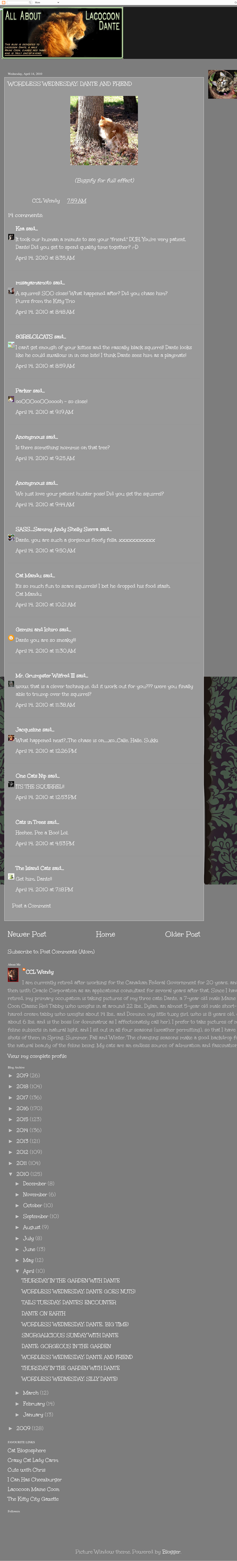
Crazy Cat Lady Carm (33, 1460)
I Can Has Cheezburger (35, 1479)
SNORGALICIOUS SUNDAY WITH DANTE (70, 1335)
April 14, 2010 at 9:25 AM (45, 458)
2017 (23, 1097)
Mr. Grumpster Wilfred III (45, 675)
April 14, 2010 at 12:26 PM (46, 751)
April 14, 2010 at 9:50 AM (45, 550)
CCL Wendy (40, 972)
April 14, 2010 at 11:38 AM (45, 704)
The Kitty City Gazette (33, 1499)
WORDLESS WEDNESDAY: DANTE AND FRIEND (77, 1357)
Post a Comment (31, 905)
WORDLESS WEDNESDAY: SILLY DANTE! (70, 1379)
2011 (22, 1163)
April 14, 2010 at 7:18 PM (44, 889)
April (29, 1271)
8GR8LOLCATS (34, 336)
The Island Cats (33, 868)
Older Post (182, 934)
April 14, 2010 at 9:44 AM (45, 504)
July (29, 1238)
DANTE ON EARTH (43, 1313)
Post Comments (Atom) (67, 951)
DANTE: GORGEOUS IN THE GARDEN (66, 1346)
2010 (23, 1174)
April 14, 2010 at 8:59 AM (45, 365)
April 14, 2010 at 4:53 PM (45, 843)
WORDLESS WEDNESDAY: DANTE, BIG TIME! (75, 1324)
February (34, 1403)
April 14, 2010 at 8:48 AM (45, 311)
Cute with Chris (26, 1469)
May (29, 1260)
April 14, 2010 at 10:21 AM (46, 604)
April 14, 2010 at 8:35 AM (45, 257)
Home (105, 934)
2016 (23, 1108)
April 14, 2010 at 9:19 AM (44, 412)
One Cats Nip (31, 775)
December (35, 1183)
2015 (23, 1119)
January (34, 1414)
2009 (24, 1428)
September (36, 1216)
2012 (23, 1152)
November (36, 1194)
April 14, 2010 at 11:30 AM (46, 650)
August (32, 1227)
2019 (23, 1075)
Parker (23, 390)
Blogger (171, 1551)
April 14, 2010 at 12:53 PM (46, 797)
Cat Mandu (29, 575)
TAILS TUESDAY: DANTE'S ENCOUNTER (69, 1302)
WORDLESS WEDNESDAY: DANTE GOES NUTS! (79, 1291)
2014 (23, 1130)
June (30, 1249)
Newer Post (27, 934)
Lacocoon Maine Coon (33, 1489)
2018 (23, 1086)
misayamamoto (34, 282)
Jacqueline (28, 729)
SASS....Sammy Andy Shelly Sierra (57, 529)
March (31, 1392)
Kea (20, 228)
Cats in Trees (31, 822)
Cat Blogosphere (27, 1450)
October (33, 1205)
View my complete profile (37, 1056)
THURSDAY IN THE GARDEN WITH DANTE (71, 1280)
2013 (23, 1141)
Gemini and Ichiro (37, 629)
